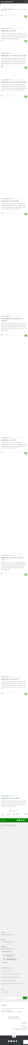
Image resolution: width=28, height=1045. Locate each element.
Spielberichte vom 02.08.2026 (10, 201)
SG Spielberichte (5, 28)
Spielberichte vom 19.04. (8, 440)
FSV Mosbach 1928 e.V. (7, 2)
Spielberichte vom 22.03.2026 (10, 798)
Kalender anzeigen (5, 962)
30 (18, 814)
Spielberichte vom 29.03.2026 (10, 679)
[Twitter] (22, 820)
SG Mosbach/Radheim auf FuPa (8, 934)
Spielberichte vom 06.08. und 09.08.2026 (13, 82)
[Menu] (26, 1)
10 (13, 814)
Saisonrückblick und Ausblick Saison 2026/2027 (12, 983)
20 (16, 814)
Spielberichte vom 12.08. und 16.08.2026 (13, 55)
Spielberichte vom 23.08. (8, 31)
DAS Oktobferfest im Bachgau (11, 959)
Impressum (9, 1010)
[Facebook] (17, 820)
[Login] (24, 820)
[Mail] (19, 820)
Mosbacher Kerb (9, 956)
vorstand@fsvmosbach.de (21, 1029)
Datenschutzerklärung (8, 1011)
